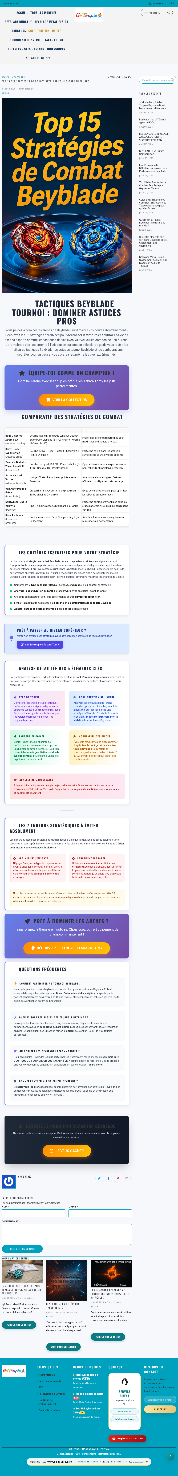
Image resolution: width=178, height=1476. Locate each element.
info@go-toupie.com (124, 1419)
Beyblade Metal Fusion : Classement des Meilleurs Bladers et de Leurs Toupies (153, 261)
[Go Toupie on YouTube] (127, 1438)
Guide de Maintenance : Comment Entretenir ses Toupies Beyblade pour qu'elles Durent (152, 204)
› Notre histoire (46, 1374)
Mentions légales (65, 1454)
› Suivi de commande (49, 1381)
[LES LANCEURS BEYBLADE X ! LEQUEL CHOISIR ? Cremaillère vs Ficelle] (111, 1273)
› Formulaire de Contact (51, 1393)
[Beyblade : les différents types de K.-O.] (66, 1280)
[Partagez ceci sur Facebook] (108, 1178)
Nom (5, 1206)
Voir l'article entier (18, 1324)
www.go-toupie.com (59, 1461)
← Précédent (114, 77)
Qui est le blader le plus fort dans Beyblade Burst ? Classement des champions (153, 241)
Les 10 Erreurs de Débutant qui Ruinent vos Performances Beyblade (153, 168)
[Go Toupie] (89, 15)
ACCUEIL (22, 12)
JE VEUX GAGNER (69, 1151)
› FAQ (40, 1387)
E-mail (73, 1206)
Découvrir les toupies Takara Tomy (70, 948)
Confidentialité (89, 1454)
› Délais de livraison (48, 1410)
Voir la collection (69, 400)
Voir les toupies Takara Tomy (42, 644)
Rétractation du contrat (109, 1454)
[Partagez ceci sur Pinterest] (118, 1178)
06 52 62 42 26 (10, 3)
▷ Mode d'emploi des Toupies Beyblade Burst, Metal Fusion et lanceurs (21, 1289)
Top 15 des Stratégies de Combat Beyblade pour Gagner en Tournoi (153, 185)
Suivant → (127, 77)
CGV (77, 1454)
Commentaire (11, 1221)
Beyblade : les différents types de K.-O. (63, 1305)
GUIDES (5, 93)
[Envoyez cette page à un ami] (127, 1178)
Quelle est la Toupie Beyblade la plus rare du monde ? (152, 222)
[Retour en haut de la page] (170, 1456)
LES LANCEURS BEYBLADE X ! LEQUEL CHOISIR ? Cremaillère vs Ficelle (110, 1293)
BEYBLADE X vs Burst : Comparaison (151, 152)
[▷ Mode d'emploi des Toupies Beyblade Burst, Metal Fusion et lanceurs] (22, 1271)
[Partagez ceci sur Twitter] (99, 1178)
